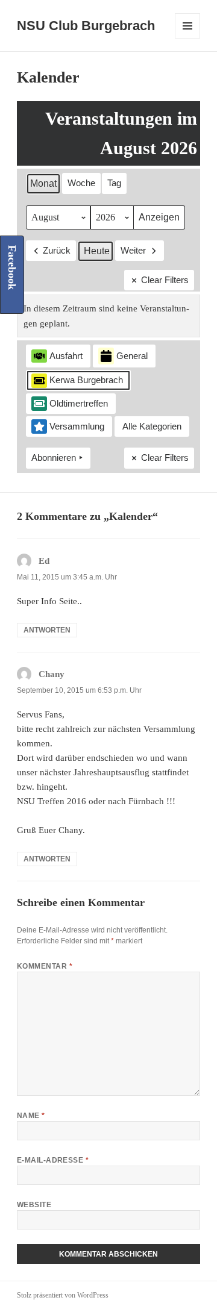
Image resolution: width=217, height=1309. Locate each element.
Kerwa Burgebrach (86, 380)
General (132, 356)
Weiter (133, 250)
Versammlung (76, 426)
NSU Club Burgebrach (86, 25)
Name (31, 1115)
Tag (114, 183)
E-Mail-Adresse (53, 1160)
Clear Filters (165, 280)
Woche (81, 183)
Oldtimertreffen (78, 403)
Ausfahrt (66, 356)
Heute (97, 251)
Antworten (47, 630)
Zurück (57, 250)
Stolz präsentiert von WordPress (62, 1295)
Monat (43, 183)
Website (34, 1205)
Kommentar (44, 966)
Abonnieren (53, 457)
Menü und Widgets (187, 38)
